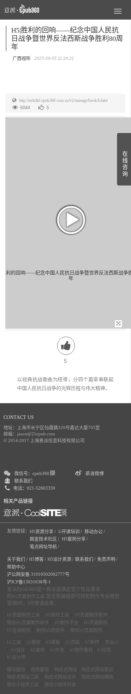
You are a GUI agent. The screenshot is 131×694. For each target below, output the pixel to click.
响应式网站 (65, 669)
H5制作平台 (66, 622)
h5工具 (14, 642)
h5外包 (57, 649)
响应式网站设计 (60, 676)
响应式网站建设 (97, 669)
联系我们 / (85, 559)
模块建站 (16, 669)
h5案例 (38, 649)
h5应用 (104, 649)
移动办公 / (95, 531)
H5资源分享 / (43, 531)
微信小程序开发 (60, 684)
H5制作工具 (57, 614)
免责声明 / (107, 559)
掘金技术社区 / (45, 538)
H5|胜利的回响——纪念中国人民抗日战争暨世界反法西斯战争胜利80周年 (67, 38)
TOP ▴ (115, 680)
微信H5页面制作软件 (28, 622)
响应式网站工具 (23, 676)
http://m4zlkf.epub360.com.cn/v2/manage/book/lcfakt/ (63, 100)
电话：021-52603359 (34, 488)
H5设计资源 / (61, 559)
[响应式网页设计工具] (34, 512)
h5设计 (18, 649)
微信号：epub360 (32, 473)
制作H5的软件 (50, 630)
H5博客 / (37, 559)
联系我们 (23, 480)
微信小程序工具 (23, 684)
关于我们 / (17, 559)
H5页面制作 (96, 622)
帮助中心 (16, 566)
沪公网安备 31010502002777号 (38, 574)
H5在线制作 (19, 630)
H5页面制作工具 (28, 596)
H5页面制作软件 (91, 614)
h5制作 (92, 642)
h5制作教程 (81, 649)
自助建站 (40, 669)
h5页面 (73, 642)
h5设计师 (16, 657)
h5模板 (53, 642)
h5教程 (34, 642)
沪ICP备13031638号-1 (29, 581)
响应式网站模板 (98, 676)
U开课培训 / (70, 531)
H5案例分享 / (75, 538)
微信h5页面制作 (86, 630)
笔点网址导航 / (45, 546)
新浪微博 (95, 473)
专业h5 (112, 642)
